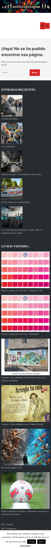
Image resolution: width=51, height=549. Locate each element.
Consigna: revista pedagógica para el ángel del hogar (22, 424)
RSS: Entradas (7, 524)
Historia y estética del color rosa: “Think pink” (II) (21, 290)
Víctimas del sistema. (9, 119)
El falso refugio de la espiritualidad (15, 202)
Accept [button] (31, 542)
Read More (25, 546)
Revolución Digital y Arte (11, 468)
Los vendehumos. (8, 146)
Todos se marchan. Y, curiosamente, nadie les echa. (21, 174)
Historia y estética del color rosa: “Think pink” (20, 334)
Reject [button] (41, 542)
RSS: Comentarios (8, 528)
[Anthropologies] (25, 6)
